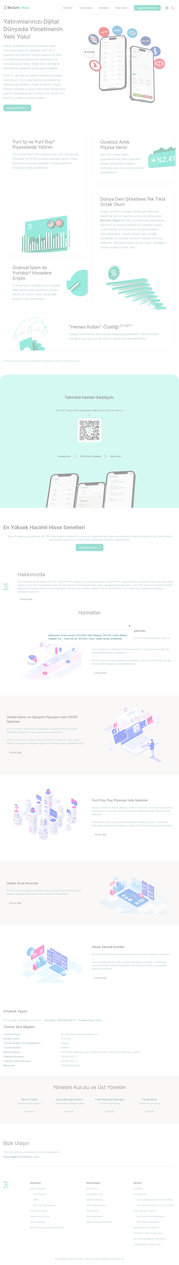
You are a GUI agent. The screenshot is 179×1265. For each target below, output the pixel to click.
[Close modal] (130, 626)
